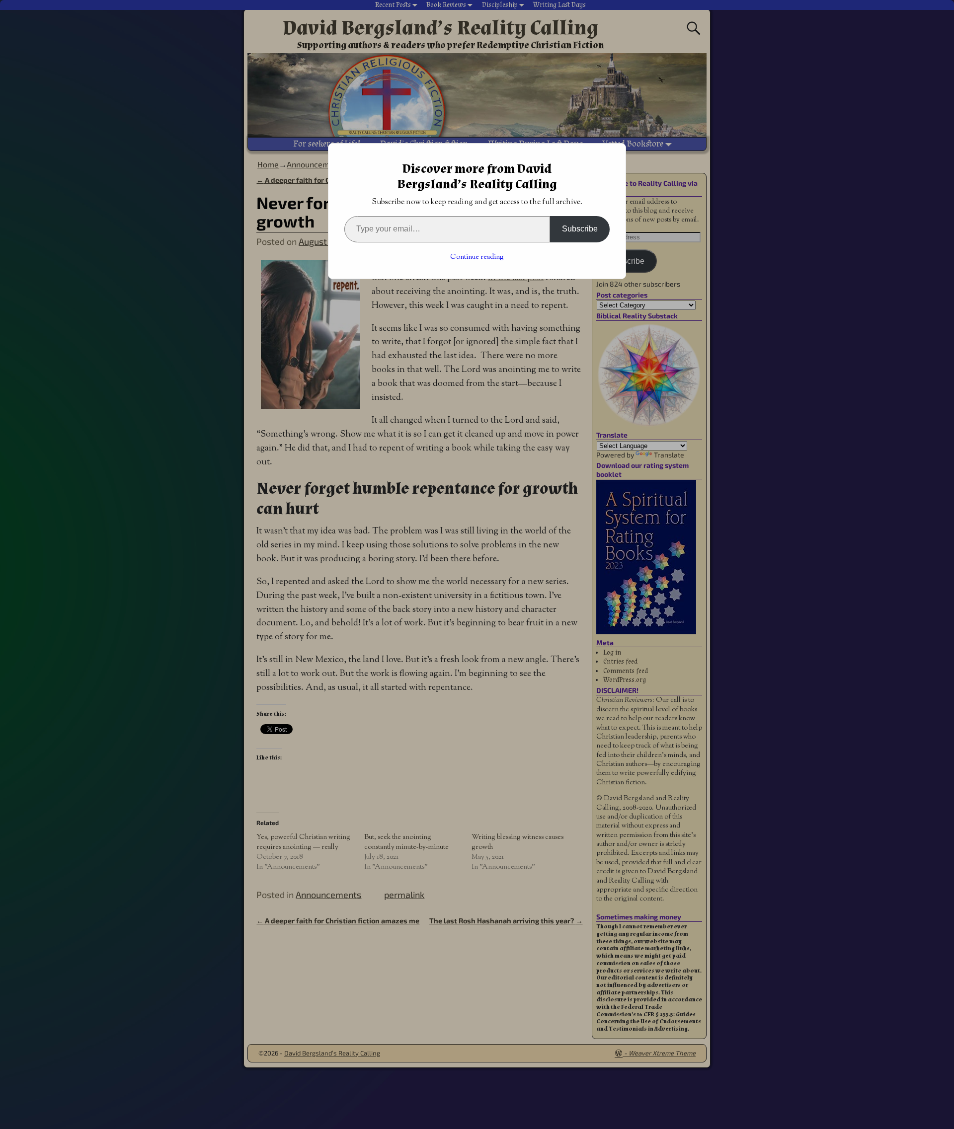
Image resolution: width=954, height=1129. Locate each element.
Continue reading (477, 257)
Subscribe (580, 229)
